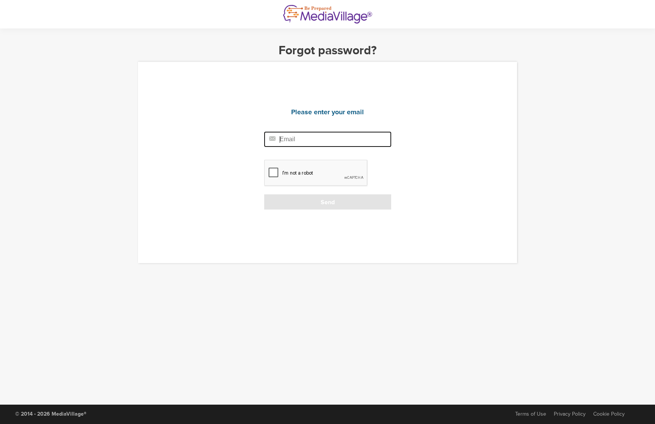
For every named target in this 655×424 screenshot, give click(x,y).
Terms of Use (530, 414)
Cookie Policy (609, 414)
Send (328, 202)
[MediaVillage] (327, 14)
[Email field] (327, 139)
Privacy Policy (570, 414)
